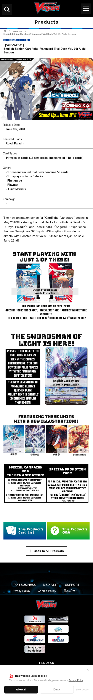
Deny (56, 689)
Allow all (21, 689)
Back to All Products (49, 551)
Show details (82, 689)
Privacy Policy (76, 680)
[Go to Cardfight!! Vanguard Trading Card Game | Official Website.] (5, 31)
